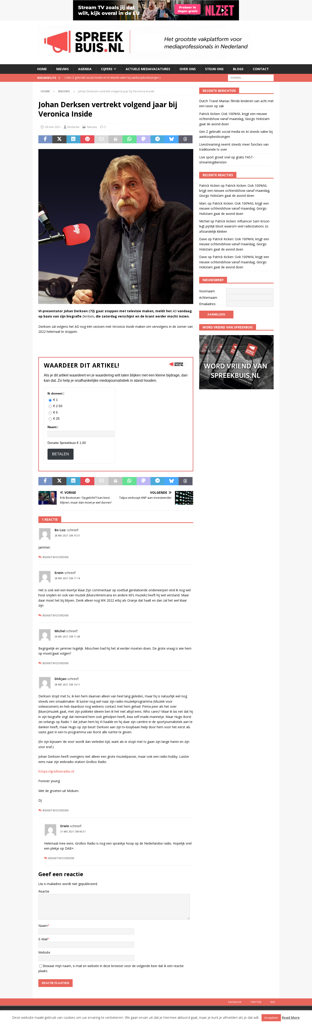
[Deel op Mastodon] (144, 139)
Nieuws (62, 69)
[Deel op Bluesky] (171, 139)
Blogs (238, 69)
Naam (43, 925)
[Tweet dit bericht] (59, 139)
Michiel (204, 221)
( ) (112, 78)
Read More (291, 1017)
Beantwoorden (55, 557)
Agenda (85, 69)
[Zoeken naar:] (251, 77)
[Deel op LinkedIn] (73, 139)
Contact (261, 69)
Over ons (188, 69)
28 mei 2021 (53, 127)
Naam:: (53, 427)
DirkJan (60, 679)
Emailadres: (207, 304)
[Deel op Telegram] (157, 139)
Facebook (234, 1002)
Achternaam (208, 297)
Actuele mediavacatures (148, 69)
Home (42, 69)
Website (44, 952)
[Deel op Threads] (186, 139)
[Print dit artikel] (115, 139)
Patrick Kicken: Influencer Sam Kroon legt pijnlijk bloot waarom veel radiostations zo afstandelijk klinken (234, 226)
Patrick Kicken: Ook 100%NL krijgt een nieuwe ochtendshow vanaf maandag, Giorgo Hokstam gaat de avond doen (234, 119)
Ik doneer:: (56, 393)
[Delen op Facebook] (45, 139)
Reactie (43, 891)
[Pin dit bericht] (87, 139)
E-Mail (43, 939)
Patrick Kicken (209, 185)
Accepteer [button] (271, 1018)
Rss (272, 1002)
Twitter (256, 1002)
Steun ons (214, 69)
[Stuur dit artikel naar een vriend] (101, 139)
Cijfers (106, 69)
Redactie (73, 127)
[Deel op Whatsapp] (129, 139)
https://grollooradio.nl (56, 771)
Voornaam (207, 291)
